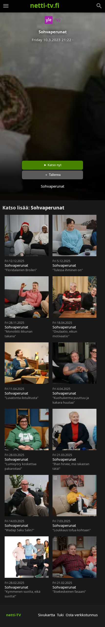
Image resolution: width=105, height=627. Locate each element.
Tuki (60, 614)
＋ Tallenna (53, 175)
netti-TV (13, 614)
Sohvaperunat (47, 207)
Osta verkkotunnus (82, 614)
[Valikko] (6, 6)
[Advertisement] (52, 99)
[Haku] (99, 6)
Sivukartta (46, 614)
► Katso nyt (53, 165)
